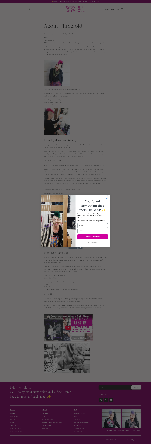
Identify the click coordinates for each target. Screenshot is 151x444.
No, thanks (92, 242)
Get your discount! (92, 236)
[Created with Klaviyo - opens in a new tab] (75, 248)
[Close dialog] (107, 197)
